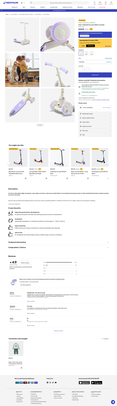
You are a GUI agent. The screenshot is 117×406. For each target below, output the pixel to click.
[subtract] (80, 69)
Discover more (84, 35)
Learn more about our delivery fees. (101, 99)
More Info (108, 46)
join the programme (25, 284)
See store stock (107, 107)
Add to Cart (95, 75)
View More (40, 125)
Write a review (25, 263)
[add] (89, 69)
